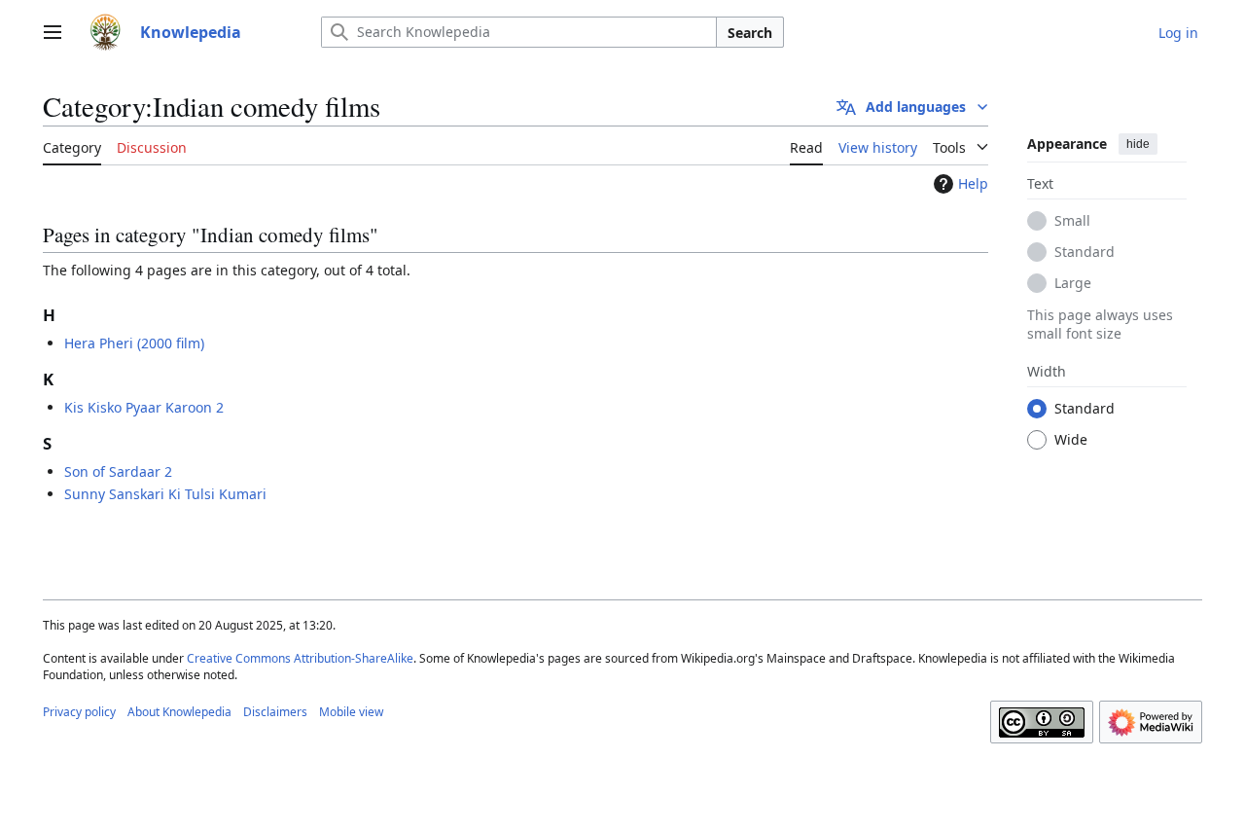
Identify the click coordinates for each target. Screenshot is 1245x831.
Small (1072, 219)
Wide (1070, 438)
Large (1072, 281)
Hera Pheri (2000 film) (134, 343)
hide (1138, 144)
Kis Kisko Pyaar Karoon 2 (144, 407)
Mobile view (351, 712)
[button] (52, 32)
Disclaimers (275, 712)
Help (973, 183)
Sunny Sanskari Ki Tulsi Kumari (165, 494)
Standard (1084, 250)
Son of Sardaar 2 (118, 471)
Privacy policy (79, 712)
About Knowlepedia (179, 712)
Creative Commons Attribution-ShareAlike (300, 658)
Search (750, 32)
